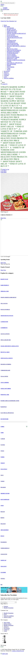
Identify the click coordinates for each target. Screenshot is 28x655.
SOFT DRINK (10, 67)
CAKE (8, 68)
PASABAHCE (4, 542)
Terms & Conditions (9, 78)
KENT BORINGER (5, 499)
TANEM (2, 481)
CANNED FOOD (11, 40)
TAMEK (2, 457)
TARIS (2, 432)
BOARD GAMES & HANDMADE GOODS (10, 400)
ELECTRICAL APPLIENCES (14, 62)
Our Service (7, 71)
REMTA (2, 517)
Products (6, 606)
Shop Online (7, 26)
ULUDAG (3, 444)
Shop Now (3, 218)
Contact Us (6, 74)
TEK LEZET (4, 566)
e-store (5, 7)
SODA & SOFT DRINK (13, 57)
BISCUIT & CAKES (12, 48)
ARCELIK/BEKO (5, 529)
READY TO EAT (11, 29)
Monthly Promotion (8, 607)
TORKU (2, 426)
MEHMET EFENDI (5, 493)
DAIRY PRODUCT (12, 30)
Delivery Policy (7, 617)
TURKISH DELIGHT (12, 53)
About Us (6, 72)
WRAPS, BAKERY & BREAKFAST (16, 33)
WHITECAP (3, 560)
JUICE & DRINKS (12, 55)
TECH (8, 69)
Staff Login (5, 653)
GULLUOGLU (4, 469)
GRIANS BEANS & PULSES (14, 37)
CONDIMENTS (11, 42)
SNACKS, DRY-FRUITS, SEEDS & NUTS (10, 346)
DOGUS (2, 536)
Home (5, 25)
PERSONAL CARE (12, 58)
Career (5, 76)
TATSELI (3, 578)
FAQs (5, 614)
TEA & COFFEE (11, 54)
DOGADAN (3, 487)
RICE (8, 39)
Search (2, 4)
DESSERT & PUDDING (13, 51)
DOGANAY (3, 523)
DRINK (9, 65)
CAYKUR (3, 438)
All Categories (10, 28)
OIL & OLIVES (11, 35)
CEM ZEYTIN (4, 554)
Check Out (3, 21)
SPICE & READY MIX (13, 44)
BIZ (1, 584)
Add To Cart (5, 169)
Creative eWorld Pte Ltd (18, 651)
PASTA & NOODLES (12, 36)
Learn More (3, 170)
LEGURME (3, 572)
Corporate (6, 75)
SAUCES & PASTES (12, 43)
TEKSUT (3, 463)
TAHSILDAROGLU (5, 548)
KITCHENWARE (11, 64)
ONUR (2, 505)
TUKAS (2, 450)
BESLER (3, 511)
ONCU (2, 475)
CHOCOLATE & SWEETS (14, 50)
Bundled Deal (4, 406)
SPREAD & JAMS (11, 32)
